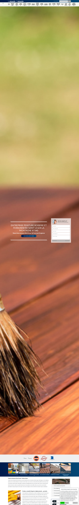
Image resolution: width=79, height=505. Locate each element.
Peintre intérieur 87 (20, 4)
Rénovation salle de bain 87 (12, 4)
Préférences (75, 502)
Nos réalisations (29, 236)
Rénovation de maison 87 (58, 4)
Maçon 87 (9, 4)
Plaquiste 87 (62, 4)
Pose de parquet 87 (50, 4)
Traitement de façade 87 (46, 4)
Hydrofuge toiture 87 (33, 4)
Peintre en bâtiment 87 (69, 4)
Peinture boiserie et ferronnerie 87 (74, 4)
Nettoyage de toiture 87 (29, 4)
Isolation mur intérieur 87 (16, 4)
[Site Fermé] (4, 4)
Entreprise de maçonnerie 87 (24, 4)
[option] (39, 252)
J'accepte (62, 502)
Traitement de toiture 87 (54, 4)
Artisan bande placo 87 (66, 4)
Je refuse (66, 502)
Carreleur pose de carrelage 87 (37, 4)
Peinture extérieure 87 (41, 4)
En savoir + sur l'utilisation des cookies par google (68, 497)
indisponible (12, 1)
